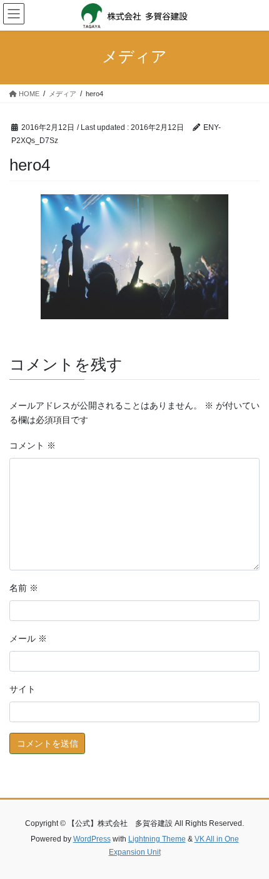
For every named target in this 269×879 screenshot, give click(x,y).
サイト (22, 689)
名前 (23, 588)
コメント (32, 445)
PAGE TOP (249, 841)
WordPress (92, 839)
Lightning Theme (157, 839)
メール (28, 638)
